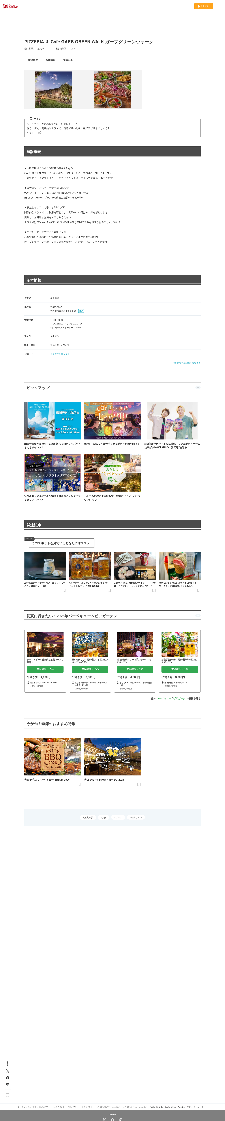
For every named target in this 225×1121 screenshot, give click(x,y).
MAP (81, 311)
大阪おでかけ (73, 1107)
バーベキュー (164, 698)
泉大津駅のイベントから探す (135, 1107)
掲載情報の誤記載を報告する (187, 362)
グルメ (119, 817)
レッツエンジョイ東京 (27, 1107)
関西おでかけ (45, 1107)
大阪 (104, 817)
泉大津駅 (88, 817)
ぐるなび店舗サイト (60, 353)
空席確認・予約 (45, 669)
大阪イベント (87, 1107)
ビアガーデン (180, 698)
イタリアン (136, 817)
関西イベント (59, 1107)
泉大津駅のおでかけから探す (108, 1107)
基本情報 (34, 280)
